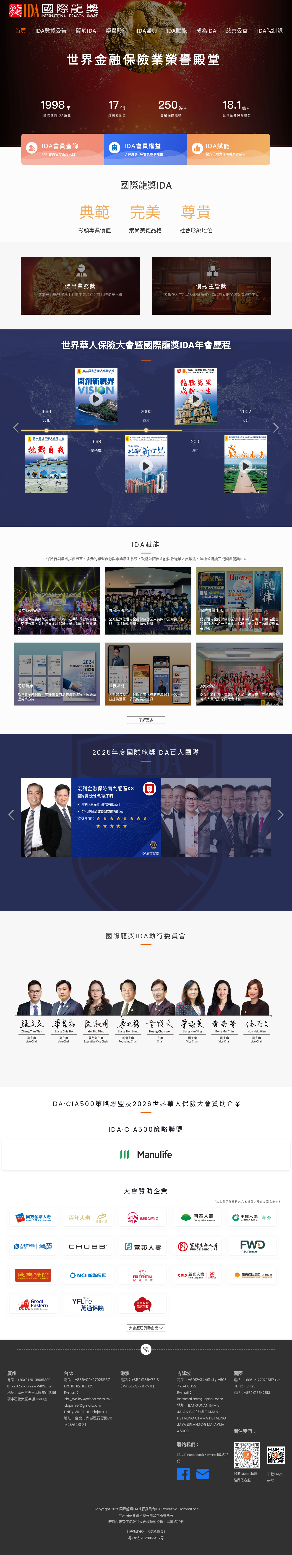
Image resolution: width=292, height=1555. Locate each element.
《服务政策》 (135, 1531)
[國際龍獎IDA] (54, 10)
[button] (16, 428)
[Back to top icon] (270, 1545)
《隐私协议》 (156, 1531)
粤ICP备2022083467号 (146, 1538)
